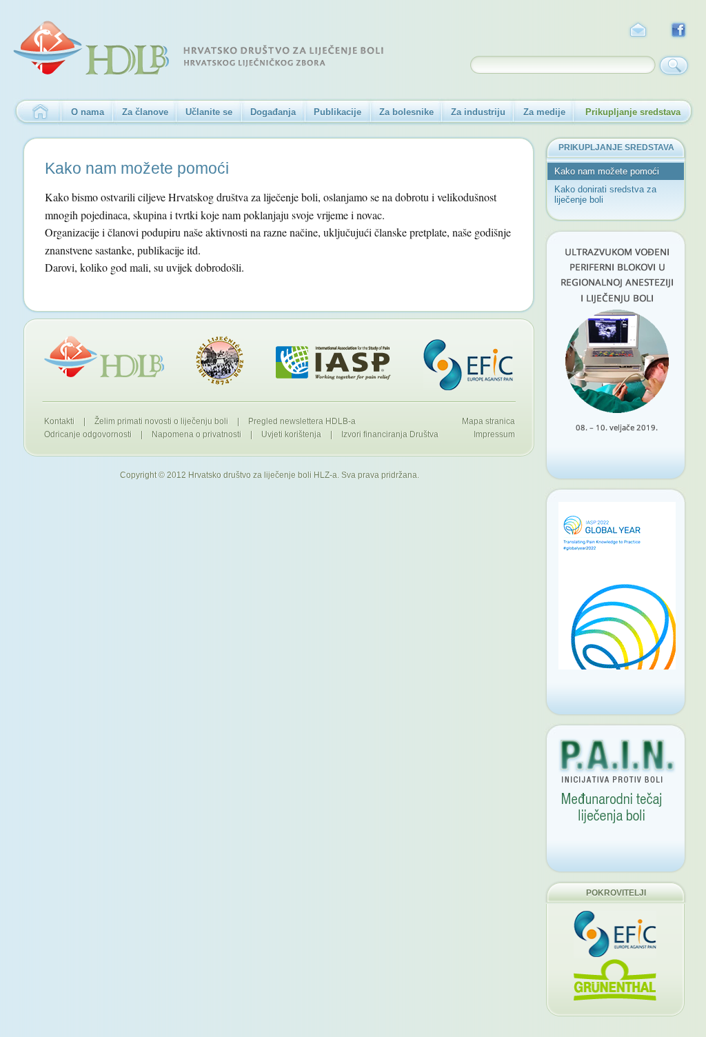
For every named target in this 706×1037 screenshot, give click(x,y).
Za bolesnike (406, 112)
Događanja (273, 112)
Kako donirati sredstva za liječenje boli (605, 194)
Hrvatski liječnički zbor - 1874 (220, 360)
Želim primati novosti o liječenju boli (161, 421)
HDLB (104, 356)
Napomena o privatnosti (196, 434)
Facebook (679, 30)
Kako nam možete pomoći (606, 171)
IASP (333, 363)
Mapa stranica (488, 421)
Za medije (544, 112)
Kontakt (637, 30)
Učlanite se (208, 112)
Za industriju (478, 112)
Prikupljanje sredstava (632, 112)
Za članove (145, 112)
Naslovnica (37, 112)
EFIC (468, 364)
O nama (87, 112)
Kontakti (59, 421)
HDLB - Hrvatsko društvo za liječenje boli (198, 48)
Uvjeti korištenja (291, 434)
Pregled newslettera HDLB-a (302, 421)
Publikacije (337, 112)
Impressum (494, 434)
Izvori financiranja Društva (389, 434)
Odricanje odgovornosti (88, 434)
